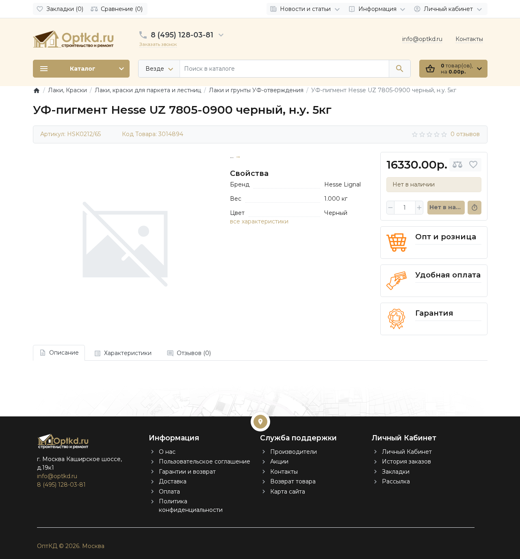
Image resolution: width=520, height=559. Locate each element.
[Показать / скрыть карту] (260, 422)
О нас (167, 451)
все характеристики (259, 221)
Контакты (469, 39)
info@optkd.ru (422, 39)
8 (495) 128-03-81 (182, 34)
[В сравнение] (457, 164)
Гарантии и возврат (187, 471)
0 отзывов (465, 134)
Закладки (396, 471)
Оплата (169, 491)
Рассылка (396, 481)
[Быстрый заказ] (474, 207)
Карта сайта (287, 491)
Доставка (172, 481)
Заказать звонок (158, 44)
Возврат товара (293, 481)
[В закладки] (473, 164)
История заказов (406, 461)
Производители (293, 451)
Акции (279, 461)
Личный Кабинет (407, 451)
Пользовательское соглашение (204, 461)
